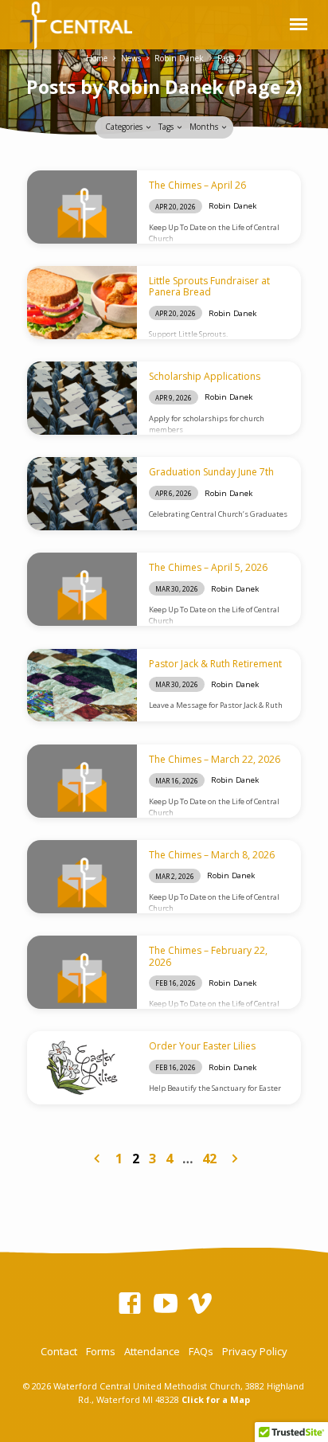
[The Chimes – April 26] (82, 207)
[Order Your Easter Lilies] (82, 1067)
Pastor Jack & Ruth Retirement (215, 663)
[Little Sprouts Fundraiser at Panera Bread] (82, 302)
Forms (100, 1351)
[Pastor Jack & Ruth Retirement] (82, 685)
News (131, 58)
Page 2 (229, 58)
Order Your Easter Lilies (202, 1046)
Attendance (152, 1351)
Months (205, 126)
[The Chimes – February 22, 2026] (82, 972)
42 (209, 1158)
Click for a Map (216, 1399)
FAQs (201, 1351)
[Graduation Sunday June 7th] (82, 493)
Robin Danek (179, 58)
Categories (125, 126)
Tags (167, 126)
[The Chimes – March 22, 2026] (82, 781)
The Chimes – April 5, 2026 (208, 567)
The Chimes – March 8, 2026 (212, 855)
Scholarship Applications (204, 376)
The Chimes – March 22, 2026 (214, 759)
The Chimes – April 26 (197, 185)
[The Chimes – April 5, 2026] (82, 589)
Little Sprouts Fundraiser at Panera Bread (209, 286)
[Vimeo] (199, 1303)
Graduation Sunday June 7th (211, 472)
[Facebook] (129, 1303)
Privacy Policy (254, 1351)
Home (96, 58)
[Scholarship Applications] (82, 398)
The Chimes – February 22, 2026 (208, 956)
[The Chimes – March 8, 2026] (82, 876)
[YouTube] (165, 1303)
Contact (59, 1351)
